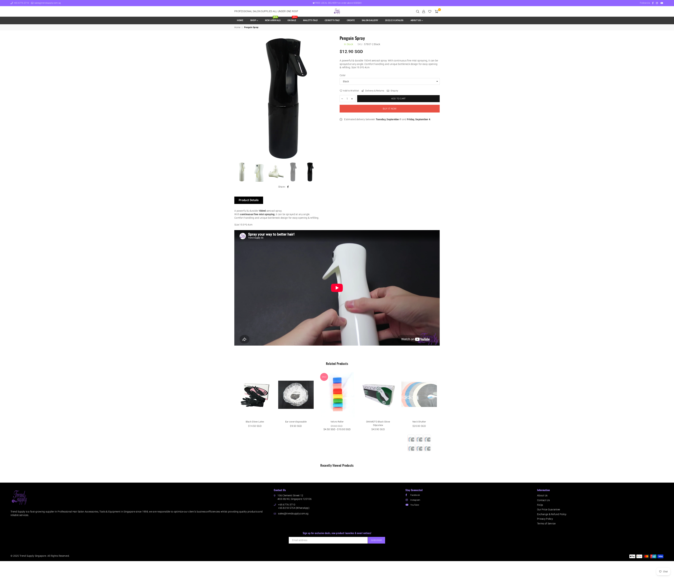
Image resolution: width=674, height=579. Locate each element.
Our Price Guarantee (548, 509)
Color (343, 75)
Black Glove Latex (255, 421)
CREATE (351, 20)
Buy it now (390, 108)
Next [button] (331, 98)
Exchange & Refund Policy (552, 514)
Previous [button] (237, 98)
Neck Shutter (419, 421)
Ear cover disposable (296, 421)
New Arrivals (272, 19)
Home (240, 20)
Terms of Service (546, 523)
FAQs (540, 505)
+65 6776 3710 (21, 3)
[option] (284, 98)
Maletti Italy (310, 20)
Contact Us (543, 500)
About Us (542, 495)
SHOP (253, 20)
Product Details (249, 200)
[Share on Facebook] (288, 187)
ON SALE (292, 19)
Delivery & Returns (374, 90)
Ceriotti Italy (332, 20)
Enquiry (394, 90)
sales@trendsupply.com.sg (47, 3)
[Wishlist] (430, 11)
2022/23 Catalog (394, 20)
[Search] (418, 11)
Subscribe (376, 540)
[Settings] (424, 11)
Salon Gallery (370, 20)
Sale (324, 377)
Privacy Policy (545, 518)
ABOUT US (416, 20)
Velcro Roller (337, 421)
